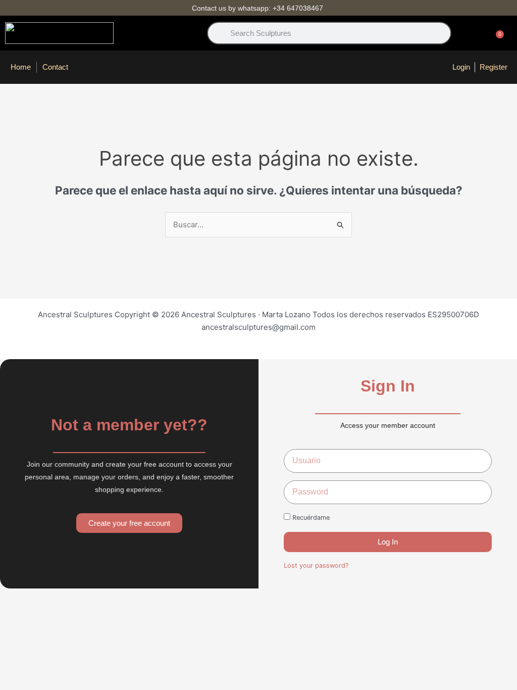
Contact (55, 67)
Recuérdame (310, 517)
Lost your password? (316, 565)
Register (493, 67)
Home (21, 67)
